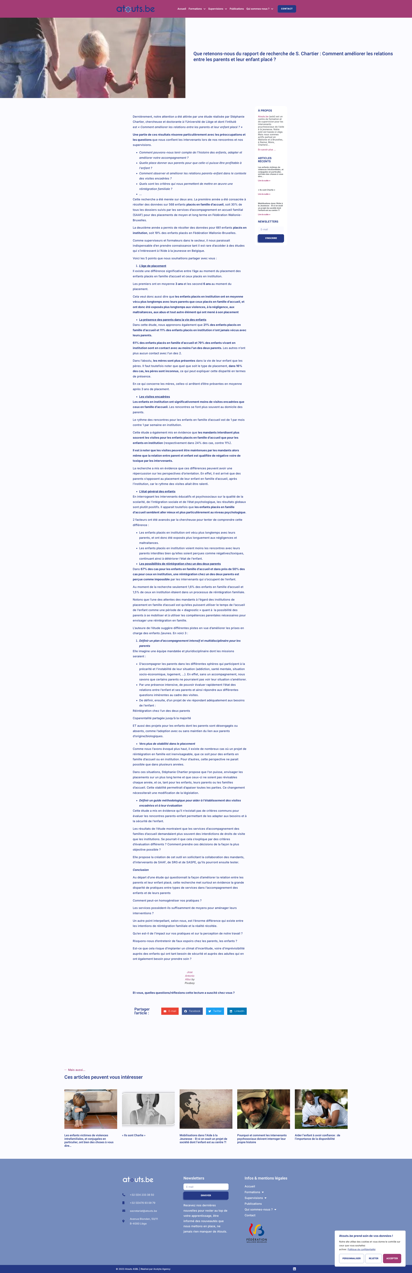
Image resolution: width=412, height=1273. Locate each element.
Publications (237, 9)
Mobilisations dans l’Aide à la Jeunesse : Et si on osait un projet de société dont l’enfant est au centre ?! (270, 206)
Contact (287, 8)
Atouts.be (263, 116)
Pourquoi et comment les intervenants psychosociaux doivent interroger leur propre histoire (262, 1138)
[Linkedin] (294, 1269)
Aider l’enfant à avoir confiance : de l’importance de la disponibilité (317, 1137)
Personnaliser (351, 1258)
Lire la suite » (264, 180)
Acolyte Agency (161, 1269)
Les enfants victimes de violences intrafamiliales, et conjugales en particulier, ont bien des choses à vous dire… (270, 172)
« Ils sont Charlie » (266, 190)
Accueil (182, 9)
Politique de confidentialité (361, 1249)
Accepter (392, 1258)
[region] (370, 1249)
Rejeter (373, 1258)
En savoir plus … (267, 149)
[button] (170, 1011)
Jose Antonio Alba (190, 975)
